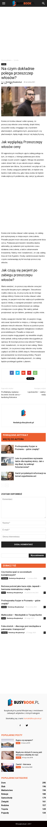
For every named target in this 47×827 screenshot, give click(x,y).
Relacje (4, 794)
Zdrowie (4, 578)
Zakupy (4, 632)
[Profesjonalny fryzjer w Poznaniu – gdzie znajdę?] (7, 449)
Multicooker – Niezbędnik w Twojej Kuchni (21, 615)
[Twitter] (26, 725)
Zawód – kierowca (23, 764)
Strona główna (6, 60)
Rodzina (5, 805)
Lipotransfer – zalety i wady (37, 393)
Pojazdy (5, 813)
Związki (5, 801)
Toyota (4, 809)
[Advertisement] (23, 32)
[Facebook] (20, 725)
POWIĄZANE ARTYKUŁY (15, 435)
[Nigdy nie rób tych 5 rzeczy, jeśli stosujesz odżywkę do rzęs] (7, 755)
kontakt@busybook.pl (32, 718)
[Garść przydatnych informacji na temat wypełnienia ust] (7, 476)
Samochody (6, 798)
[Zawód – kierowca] (7, 767)
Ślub (3, 786)
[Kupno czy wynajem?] (7, 743)
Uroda (4, 64)
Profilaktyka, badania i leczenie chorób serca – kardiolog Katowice (11, 394)
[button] (43, 3)
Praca (18, 767)
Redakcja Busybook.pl (14, 82)
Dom (3, 592)
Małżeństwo (7, 790)
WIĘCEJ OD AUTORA (13, 439)
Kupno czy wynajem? (24, 740)
